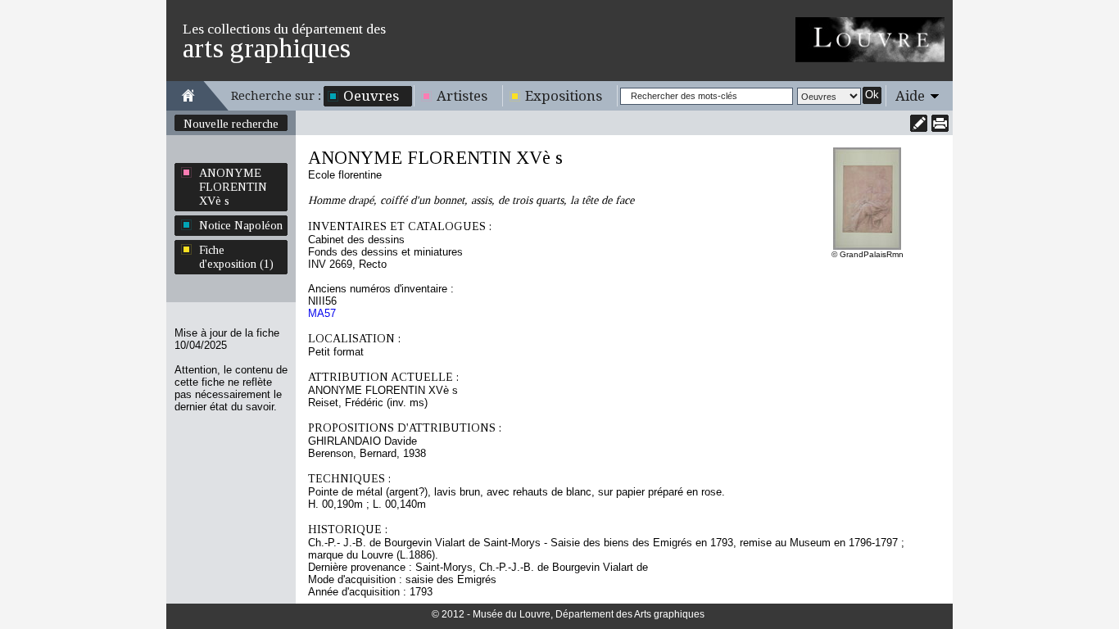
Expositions (563, 96)
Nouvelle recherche (231, 123)
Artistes (462, 96)
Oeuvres (371, 96)
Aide (910, 96)
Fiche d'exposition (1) (236, 256)
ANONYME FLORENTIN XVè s (233, 186)
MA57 (322, 313)
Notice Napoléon (241, 225)
